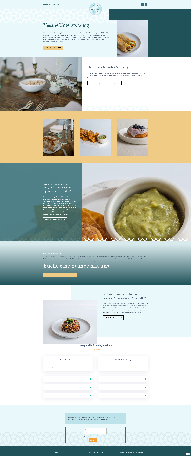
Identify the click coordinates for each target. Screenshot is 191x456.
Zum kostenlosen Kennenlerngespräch (104, 83)
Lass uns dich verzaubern (55, 219)
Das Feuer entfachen (53, 47)
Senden (92, 440)
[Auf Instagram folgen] (142, 4)
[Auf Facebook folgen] (146, 4)
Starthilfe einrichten (113, 317)
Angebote (46, 4)
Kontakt (56, 4)
